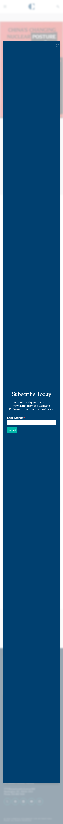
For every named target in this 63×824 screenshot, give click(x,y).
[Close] (57, 44)
